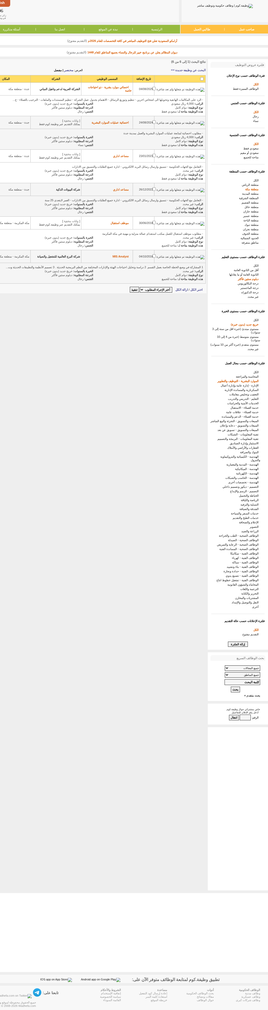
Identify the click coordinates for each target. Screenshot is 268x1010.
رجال (256, 116)
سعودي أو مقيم (250, 152)
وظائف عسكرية (250, 996)
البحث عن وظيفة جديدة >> (188, 70)
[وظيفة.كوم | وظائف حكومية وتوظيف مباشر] (225, 5)
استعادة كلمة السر (156, 996)
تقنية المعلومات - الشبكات (244, 434)
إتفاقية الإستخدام (111, 993)
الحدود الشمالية (250, 238)
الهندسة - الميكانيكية (247, 468)
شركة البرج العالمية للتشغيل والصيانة (58, 256)
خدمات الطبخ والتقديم (246, 517)
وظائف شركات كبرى (248, 1000)
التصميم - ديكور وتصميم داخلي (241, 486)
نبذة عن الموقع (108, 29)
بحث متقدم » (252, 695)
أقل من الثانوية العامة (247, 270)
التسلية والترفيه (250, 504)
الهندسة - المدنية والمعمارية (243, 464)
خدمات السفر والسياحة (245, 513)
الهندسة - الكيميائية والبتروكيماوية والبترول (240, 458)
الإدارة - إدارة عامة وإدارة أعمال (240, 385)
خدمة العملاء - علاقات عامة (243, 412)
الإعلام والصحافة (249, 522)
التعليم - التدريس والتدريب (244, 398)
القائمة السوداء (112, 1000)
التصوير (255, 526)
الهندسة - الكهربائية (248, 473)
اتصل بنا (60, 29)
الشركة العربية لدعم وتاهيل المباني (60, 89)
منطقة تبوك (252, 224)
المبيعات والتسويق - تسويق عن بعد (238, 429)
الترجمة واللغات (250, 589)
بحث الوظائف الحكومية (200, 993)
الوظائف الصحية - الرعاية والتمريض (238, 544)
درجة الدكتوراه (250, 292)
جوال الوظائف (205, 1000)
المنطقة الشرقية (249, 198)
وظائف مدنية (252, 993)
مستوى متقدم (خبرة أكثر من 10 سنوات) (235, 344)
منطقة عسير (251, 215)
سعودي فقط (251, 148)
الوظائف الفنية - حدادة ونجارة (242, 571)
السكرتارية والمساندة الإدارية (242, 389)
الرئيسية (156, 29)
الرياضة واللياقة (250, 500)
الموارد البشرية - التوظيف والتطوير (238, 381)
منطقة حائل (252, 207)
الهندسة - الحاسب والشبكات (242, 477)
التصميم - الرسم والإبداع (245, 491)
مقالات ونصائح (205, 996)
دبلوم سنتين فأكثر (249, 278)
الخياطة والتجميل (249, 495)
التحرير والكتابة (250, 593)
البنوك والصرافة (250, 452)
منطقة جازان (251, 211)
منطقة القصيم (251, 202)
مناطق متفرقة (251, 242)
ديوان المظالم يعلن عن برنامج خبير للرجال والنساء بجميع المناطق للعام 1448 (132, 52)
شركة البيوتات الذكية (68, 189)
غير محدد (254, 296)
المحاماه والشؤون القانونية (243, 584)
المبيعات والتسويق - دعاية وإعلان (240, 425)
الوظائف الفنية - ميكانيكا (245, 553)
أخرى (256, 606)
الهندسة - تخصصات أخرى (244, 482)
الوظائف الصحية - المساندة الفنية (239, 549)
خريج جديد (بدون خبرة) (245, 324)
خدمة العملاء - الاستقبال (245, 407)
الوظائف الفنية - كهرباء (246, 557)
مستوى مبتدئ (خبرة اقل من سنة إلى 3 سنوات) (236, 330)
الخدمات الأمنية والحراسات (243, 403)
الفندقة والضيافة (249, 508)
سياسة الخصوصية (110, 996)
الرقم (255, 717)
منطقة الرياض (251, 184)
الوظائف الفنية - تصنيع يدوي (243, 575)
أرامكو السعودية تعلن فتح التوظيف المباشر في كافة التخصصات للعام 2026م (132, 40)
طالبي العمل (202, 29)
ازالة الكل (181, 289)
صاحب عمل (246, 29)
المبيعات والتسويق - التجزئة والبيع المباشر (235, 421)
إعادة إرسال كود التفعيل (153, 993)
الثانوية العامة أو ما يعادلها (244, 274)
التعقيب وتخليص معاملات (244, 394)
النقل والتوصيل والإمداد (246, 602)
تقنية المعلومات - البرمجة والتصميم (238, 438)
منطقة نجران (251, 229)
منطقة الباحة (251, 220)
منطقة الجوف (251, 233)
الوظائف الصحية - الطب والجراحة (239, 535)
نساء (256, 120)
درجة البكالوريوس (249, 283)
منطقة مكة (252, 189)
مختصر (68, 70)
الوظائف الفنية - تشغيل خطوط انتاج (238, 580)
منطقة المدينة (251, 193)
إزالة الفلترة (238, 644)
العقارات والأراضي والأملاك (243, 447)
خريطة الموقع (159, 1000)
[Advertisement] (94, 11)
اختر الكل (196, 289)
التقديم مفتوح (251, 634)
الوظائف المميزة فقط (246, 88)
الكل (256, 84)
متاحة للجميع (252, 157)
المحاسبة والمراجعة (248, 376)
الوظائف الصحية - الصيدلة (244, 540)
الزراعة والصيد (250, 531)
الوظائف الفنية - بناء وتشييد (243, 566)
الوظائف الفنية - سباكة (246, 562)
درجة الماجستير (250, 287)
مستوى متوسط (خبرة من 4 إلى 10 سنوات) (238, 338)
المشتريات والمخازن (247, 597)
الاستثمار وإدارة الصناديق (245, 443)
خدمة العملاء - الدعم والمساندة (241, 416)
